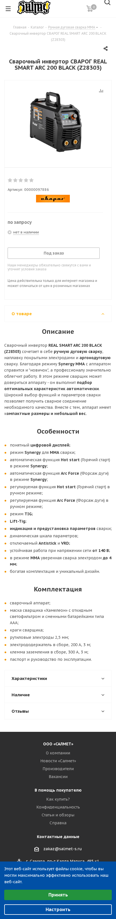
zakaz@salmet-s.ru (62, 848)
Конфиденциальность (58, 807)
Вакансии (58, 776)
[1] (10, 180)
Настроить (58, 909)
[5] (31, 180)
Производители (58, 768)
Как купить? (58, 799)
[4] (26, 180)
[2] (15, 180)
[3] (21, 180)
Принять (58, 895)
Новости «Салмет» (58, 760)
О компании (58, 752)
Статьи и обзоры (58, 815)
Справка (58, 822)
